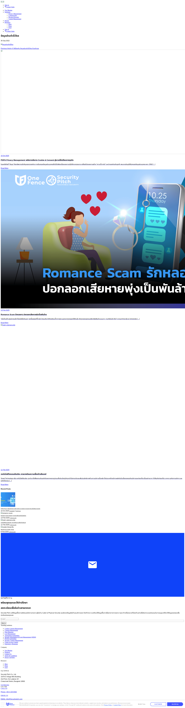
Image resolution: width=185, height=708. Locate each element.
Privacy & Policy (10, 657)
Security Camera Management (14, 640)
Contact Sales (9, 7)
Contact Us (8, 654)
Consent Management (11, 630)
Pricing (7, 21)
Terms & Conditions (11, 656)
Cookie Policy (117, 705)
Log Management (10, 634)
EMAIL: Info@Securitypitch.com (11, 699)
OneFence (18, 511)
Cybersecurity (12, 15)
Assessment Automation (12, 635)
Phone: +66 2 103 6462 (9, 692)
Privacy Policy (108, 705)
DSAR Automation (10, 639)
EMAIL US (4, 695)
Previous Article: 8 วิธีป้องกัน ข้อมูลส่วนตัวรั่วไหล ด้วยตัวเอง (20, 48)
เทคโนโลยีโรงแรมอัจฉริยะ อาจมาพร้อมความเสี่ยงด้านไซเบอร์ (13, 522)
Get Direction (5, 685)
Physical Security (13, 17)
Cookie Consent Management (14, 628)
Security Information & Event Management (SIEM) (20, 637)
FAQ (10, 27)
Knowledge (12, 511)
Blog (9, 24)
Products (7, 652)
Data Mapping (9, 632)
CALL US (4, 688)
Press (10, 26)
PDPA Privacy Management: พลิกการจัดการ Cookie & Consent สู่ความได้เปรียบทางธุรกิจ (20, 509)
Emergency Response (11, 644)
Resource (7, 22)
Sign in (7, 5)
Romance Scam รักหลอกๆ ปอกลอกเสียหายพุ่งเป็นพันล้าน (13, 515)
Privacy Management (14, 14)
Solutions (7, 12)
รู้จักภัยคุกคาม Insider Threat (7, 529)
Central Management (14, 19)
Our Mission (8, 10)
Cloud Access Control (11, 642)
